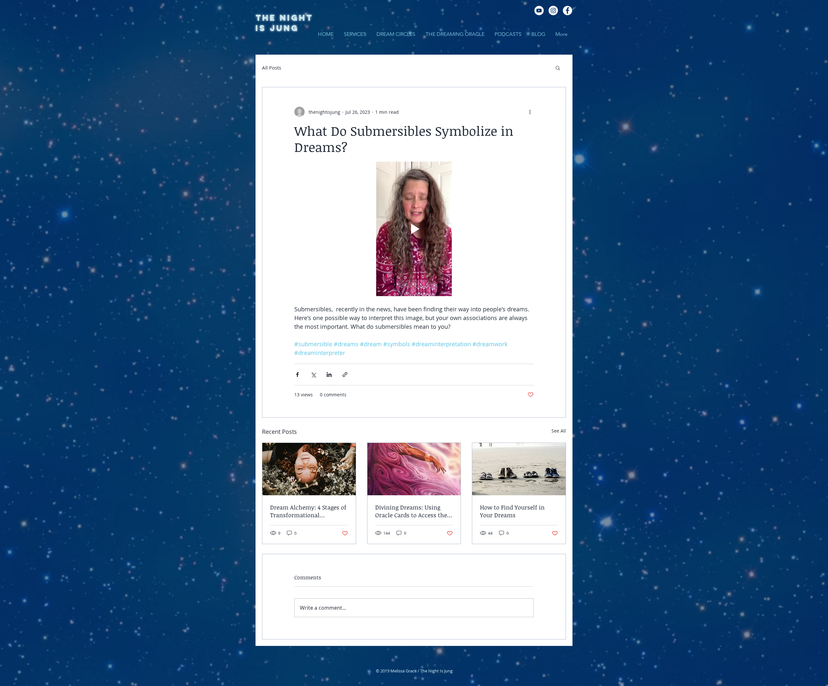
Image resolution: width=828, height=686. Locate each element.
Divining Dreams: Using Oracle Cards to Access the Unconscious (411, 511)
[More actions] (530, 112)
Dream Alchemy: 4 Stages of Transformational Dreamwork (308, 511)
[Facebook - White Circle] (567, 10)
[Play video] (414, 229)
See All (558, 431)
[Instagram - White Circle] (553, 10)
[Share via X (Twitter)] (313, 374)
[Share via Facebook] (297, 374)
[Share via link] (345, 374)
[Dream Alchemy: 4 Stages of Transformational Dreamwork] (309, 469)
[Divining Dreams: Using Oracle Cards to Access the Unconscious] (414, 469)
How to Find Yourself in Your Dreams (512, 511)
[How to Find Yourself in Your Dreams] (519, 469)
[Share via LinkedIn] (329, 374)
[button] (558, 67)
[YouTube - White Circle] (539, 10)
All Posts (271, 67)
